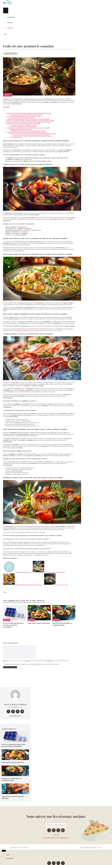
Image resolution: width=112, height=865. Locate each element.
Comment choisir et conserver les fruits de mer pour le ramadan (23, 123)
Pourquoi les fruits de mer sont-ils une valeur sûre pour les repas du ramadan (27, 132)
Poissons (9, 22)
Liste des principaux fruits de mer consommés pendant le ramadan (26, 114)
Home (7, 854)
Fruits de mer (11, 17)
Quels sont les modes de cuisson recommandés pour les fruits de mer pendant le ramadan (30, 120)
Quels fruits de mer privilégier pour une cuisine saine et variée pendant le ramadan (28, 128)
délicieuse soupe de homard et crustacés (27, 330)
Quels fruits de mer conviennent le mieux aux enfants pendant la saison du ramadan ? (33, 136)
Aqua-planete (64, 837)
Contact (25, 847)
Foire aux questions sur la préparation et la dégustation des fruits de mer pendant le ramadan (33, 133)
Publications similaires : (16, 137)
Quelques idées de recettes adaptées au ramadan (23, 117)
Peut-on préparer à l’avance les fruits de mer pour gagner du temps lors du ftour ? (32, 134)
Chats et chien (55, 837)
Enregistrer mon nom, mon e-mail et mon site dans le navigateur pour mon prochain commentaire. (32, 664)
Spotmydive (46, 837)
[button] (5, 34)
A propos (99, 847)
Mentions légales (84, 847)
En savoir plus (15, 716)
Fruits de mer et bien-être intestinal (39, 623)
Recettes (10, 28)
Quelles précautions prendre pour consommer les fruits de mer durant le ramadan (28, 119)
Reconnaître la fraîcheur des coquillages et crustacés (24, 125)
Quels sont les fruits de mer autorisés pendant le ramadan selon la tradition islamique (29, 113)
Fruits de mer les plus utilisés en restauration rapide (62, 624)
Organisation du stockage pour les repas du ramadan (24, 126)
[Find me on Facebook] (8, 711)
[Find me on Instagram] (18, 711)
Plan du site (93, 847)
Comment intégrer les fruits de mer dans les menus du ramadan (23, 116)
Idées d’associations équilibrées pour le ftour (21, 129)
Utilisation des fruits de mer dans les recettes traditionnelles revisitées (28, 130)
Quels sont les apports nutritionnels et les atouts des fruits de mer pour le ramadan (29, 122)
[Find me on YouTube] (22, 711)
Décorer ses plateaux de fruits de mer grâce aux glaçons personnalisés (13, 625)
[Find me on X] (13, 711)
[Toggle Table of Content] (4, 110)
